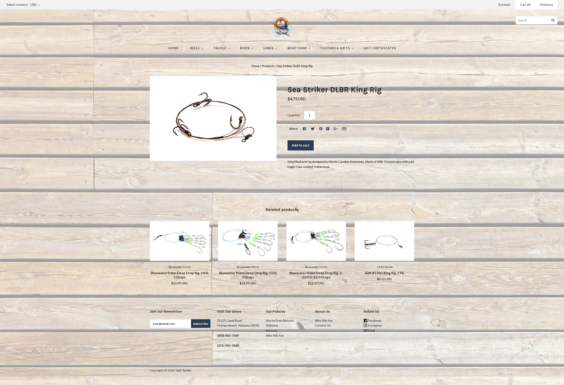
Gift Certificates (380, 48)
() (525, 4)
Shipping (272, 325)
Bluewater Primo (180, 267)
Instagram (374, 325)
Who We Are (275, 335)
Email (371, 330)
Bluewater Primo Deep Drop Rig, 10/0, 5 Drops (180, 275)
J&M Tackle (183, 370)
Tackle (219, 48)
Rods (245, 48)
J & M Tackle (385, 267)
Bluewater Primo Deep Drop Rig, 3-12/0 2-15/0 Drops (316, 275)
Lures (268, 48)
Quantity (294, 115)
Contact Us (323, 325)
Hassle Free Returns (280, 320)
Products (268, 66)
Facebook (374, 320)
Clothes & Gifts (335, 48)
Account (504, 4)
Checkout (546, 4)
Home (173, 48)
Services (272, 330)
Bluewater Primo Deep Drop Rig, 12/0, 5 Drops (248, 275)
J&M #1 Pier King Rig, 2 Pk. (384, 273)
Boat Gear (297, 48)
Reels (195, 48)
